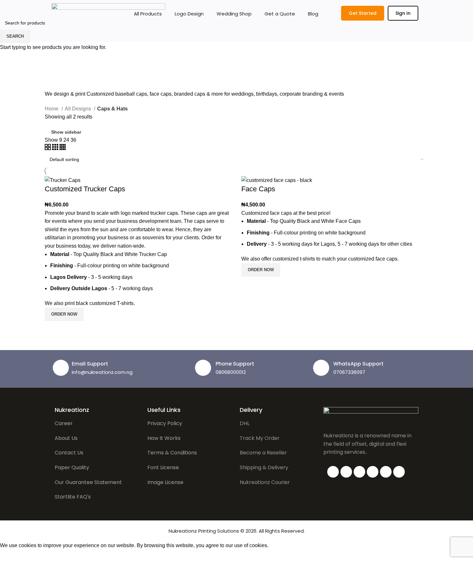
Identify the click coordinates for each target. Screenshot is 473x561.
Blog (313, 13)
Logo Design (189, 13)
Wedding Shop (234, 13)
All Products (148, 13)
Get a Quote (279, 13)
